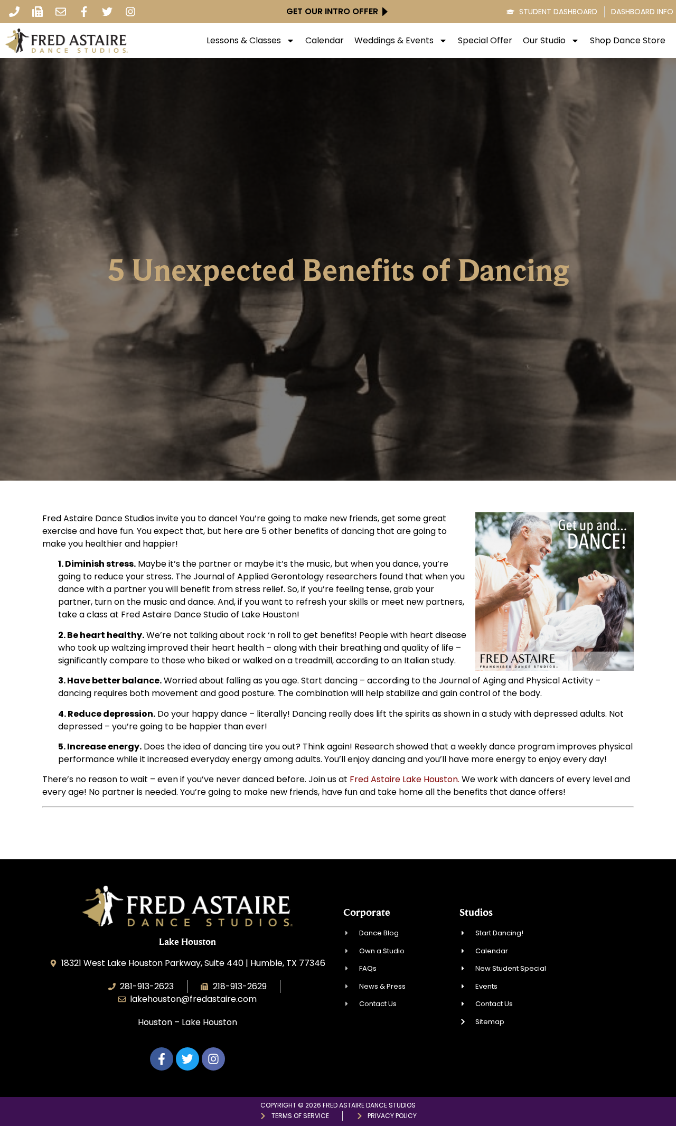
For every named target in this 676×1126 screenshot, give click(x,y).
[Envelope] (60, 11)
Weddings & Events (394, 40)
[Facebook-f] (84, 11)
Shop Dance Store (627, 40)
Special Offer (485, 40)
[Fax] (37, 11)
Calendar (324, 40)
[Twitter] (107, 11)
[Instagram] (130, 11)
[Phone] (14, 11)
